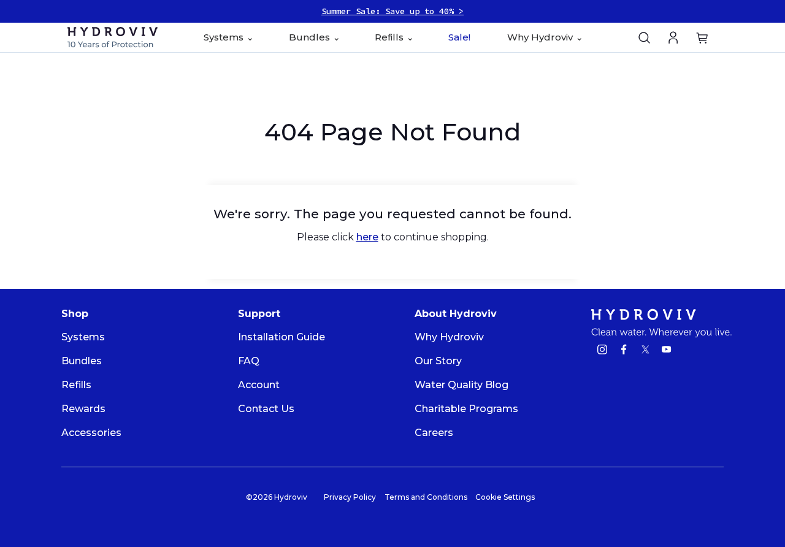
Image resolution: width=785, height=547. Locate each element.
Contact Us (266, 409)
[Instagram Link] (602, 351)
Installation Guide (281, 337)
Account (259, 385)
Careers (434, 432)
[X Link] (645, 351)
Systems (83, 337)
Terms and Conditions (426, 497)
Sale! (459, 37)
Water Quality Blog (461, 385)
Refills (76, 385)
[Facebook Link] (624, 351)
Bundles (81, 361)
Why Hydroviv (449, 337)
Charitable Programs (466, 409)
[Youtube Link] (667, 351)
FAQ (248, 361)
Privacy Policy (350, 497)
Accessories (91, 432)
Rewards (83, 409)
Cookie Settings (505, 497)
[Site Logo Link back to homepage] (112, 37)
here (367, 237)
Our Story (438, 361)
